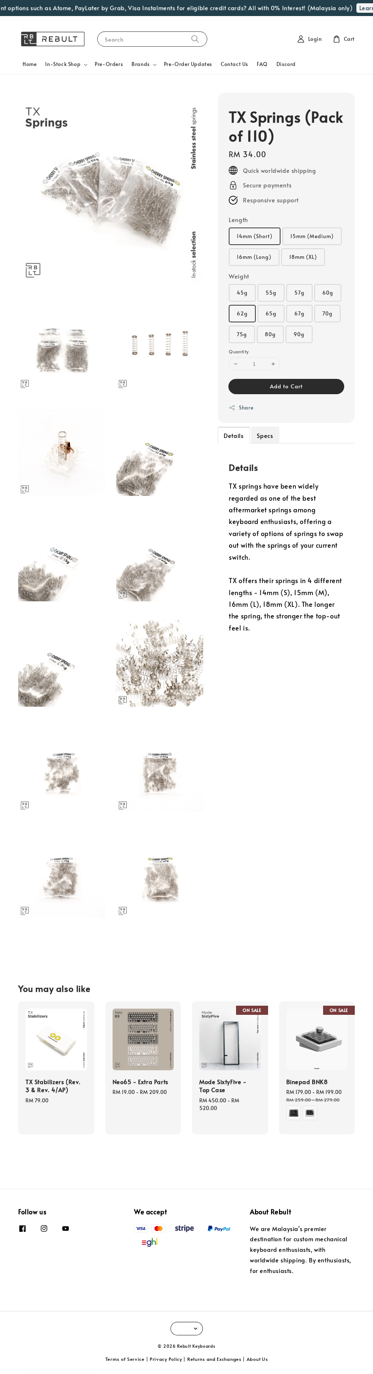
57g (299, 292)
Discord (286, 64)
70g (327, 313)
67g (299, 313)
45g (242, 292)
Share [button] (246, 407)
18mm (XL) (303, 256)
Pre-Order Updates (188, 64)
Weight (239, 276)
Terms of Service (125, 1359)
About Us (257, 1359)
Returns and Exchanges (214, 1359)
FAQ (262, 64)
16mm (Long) (254, 256)
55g (271, 292)
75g (242, 334)
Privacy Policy (166, 1359)
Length (238, 220)
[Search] (195, 39)
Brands (140, 64)
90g (299, 334)
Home (29, 64)
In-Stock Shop (63, 64)
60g (327, 292)
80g (270, 334)
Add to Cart (286, 386)
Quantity (238, 351)
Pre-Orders (109, 64)
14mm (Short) (254, 236)
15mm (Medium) (312, 236)
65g (271, 313)
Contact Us (234, 64)
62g (242, 313)
